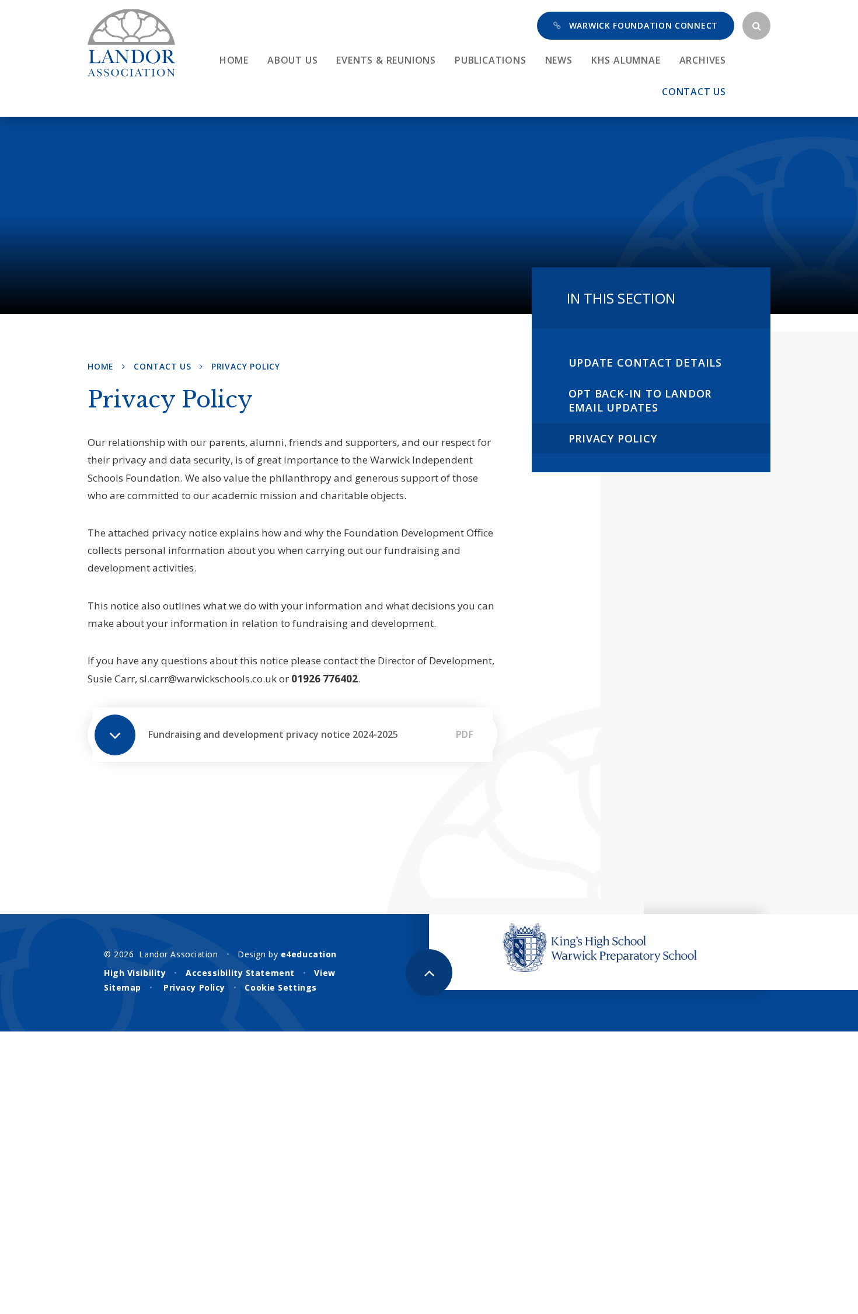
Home (101, 366)
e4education (309, 954)
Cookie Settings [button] (280, 987)
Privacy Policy (245, 366)
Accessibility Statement (240, 972)
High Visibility (135, 972)
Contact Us (162, 366)
